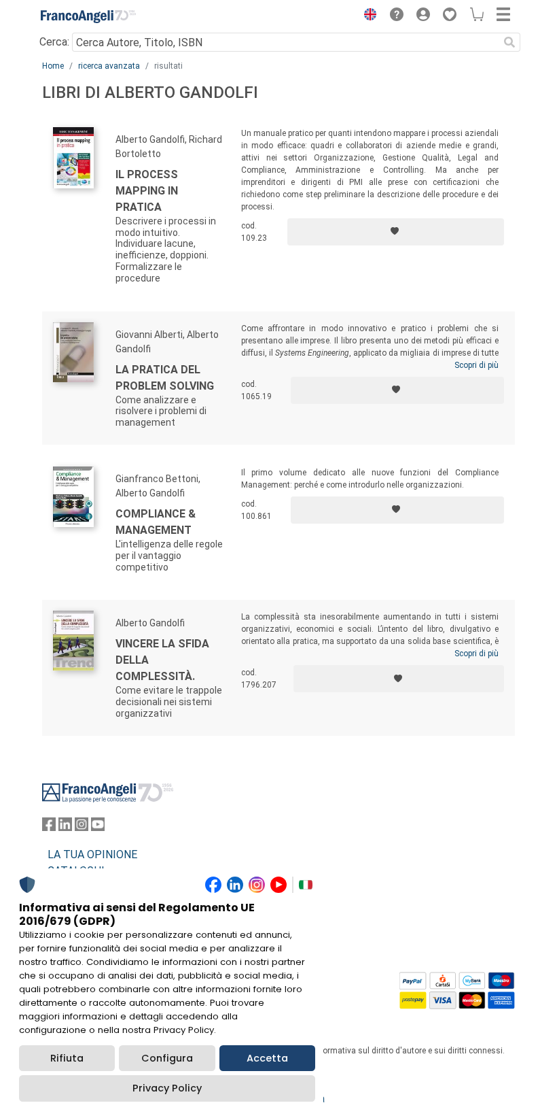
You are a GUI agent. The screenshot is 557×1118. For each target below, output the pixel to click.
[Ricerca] (509, 42)
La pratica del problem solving (164, 377)
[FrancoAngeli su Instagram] (81, 827)
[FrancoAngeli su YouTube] (98, 827)
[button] (367, 16)
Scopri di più (476, 365)
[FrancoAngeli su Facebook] (49, 827)
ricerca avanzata (109, 66)
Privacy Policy (167, 1088)
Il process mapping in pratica (146, 191)
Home (53, 66)
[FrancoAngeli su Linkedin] (65, 827)
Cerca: (54, 41)
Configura (167, 1058)
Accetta (267, 1058)
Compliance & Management (155, 522)
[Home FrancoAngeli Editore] (88, 16)
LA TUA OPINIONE (92, 854)
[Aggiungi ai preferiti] (395, 231)
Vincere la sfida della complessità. (162, 660)
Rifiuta (67, 1058)
